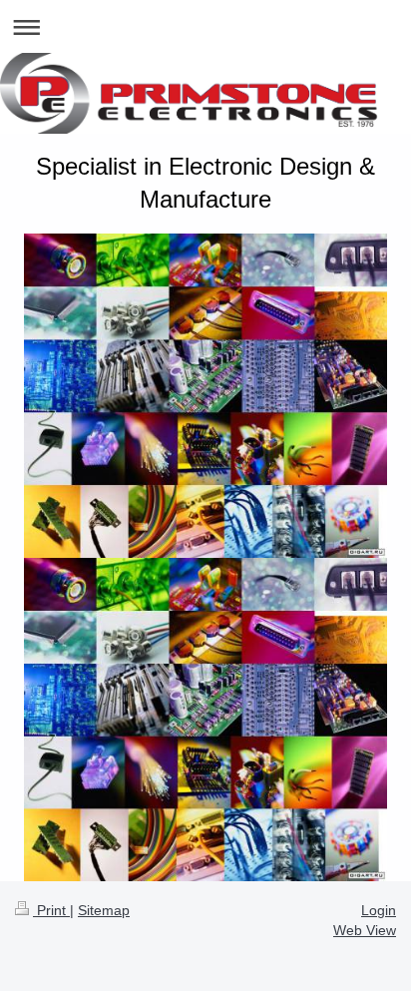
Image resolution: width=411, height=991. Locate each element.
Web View (364, 930)
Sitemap (104, 910)
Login (378, 910)
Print (51, 910)
